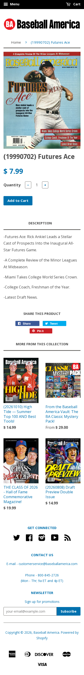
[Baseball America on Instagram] (42, 539)
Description (40, 223)
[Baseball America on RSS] (67, 539)
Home (16, 42)
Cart (76, 4)
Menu (14, 4)
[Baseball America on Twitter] (16, 539)
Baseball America (46, 632)
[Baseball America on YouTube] (55, 539)
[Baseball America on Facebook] (29, 539)
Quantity (12, 184)
